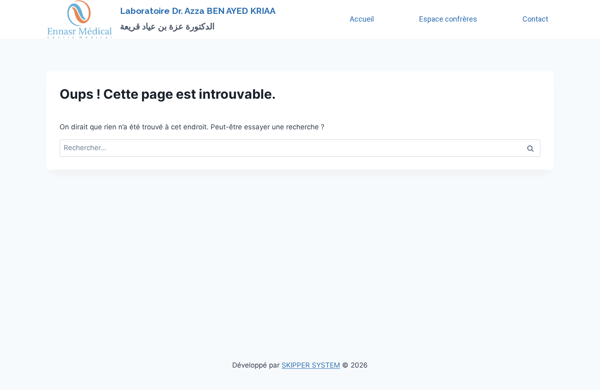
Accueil (362, 19)
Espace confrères (448, 19)
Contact (535, 19)
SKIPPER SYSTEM (311, 365)
